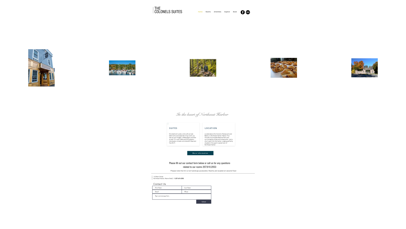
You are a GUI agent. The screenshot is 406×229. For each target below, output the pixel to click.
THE (157, 8)
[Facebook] (243, 12)
